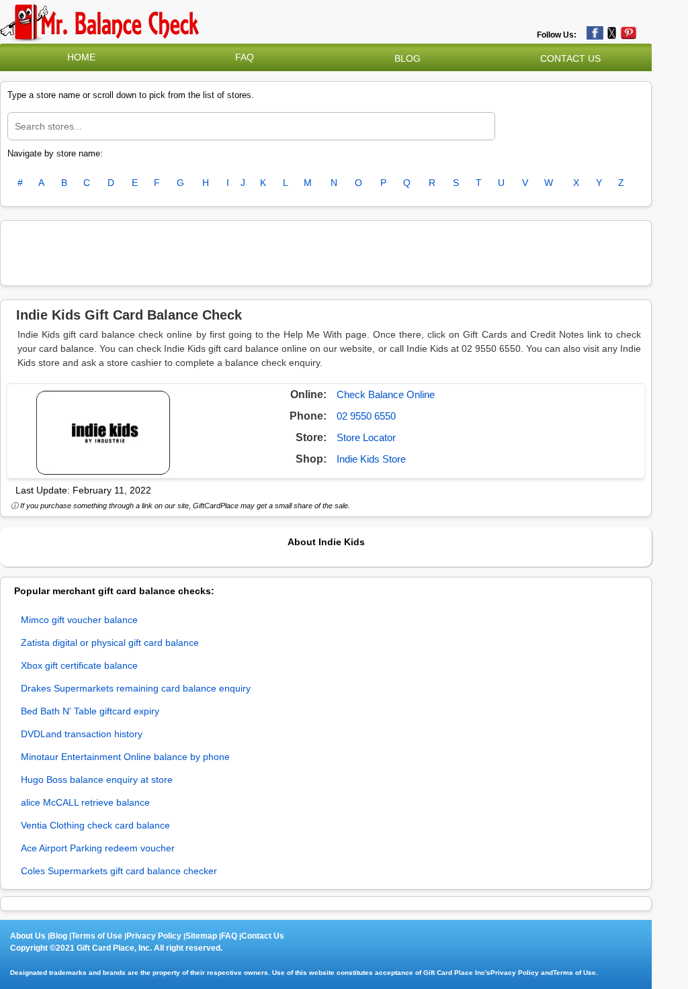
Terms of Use (96, 936)
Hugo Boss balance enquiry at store (97, 779)
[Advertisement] (325, 251)
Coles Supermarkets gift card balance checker (119, 870)
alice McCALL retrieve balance (85, 802)
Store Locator (366, 437)
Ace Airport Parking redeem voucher (98, 848)
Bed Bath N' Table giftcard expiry (90, 711)
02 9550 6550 (366, 416)
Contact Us (262, 936)
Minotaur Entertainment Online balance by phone (125, 756)
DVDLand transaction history (81, 733)
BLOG (407, 58)
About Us (28, 936)
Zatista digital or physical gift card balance (110, 642)
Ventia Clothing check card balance (95, 825)
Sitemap (201, 936)
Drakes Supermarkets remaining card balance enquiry (136, 688)
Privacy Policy (153, 936)
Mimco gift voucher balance (79, 619)
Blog (58, 936)
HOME (81, 57)
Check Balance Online (386, 394)
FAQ (244, 57)
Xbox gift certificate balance (79, 665)
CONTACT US (570, 58)
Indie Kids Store (371, 459)
